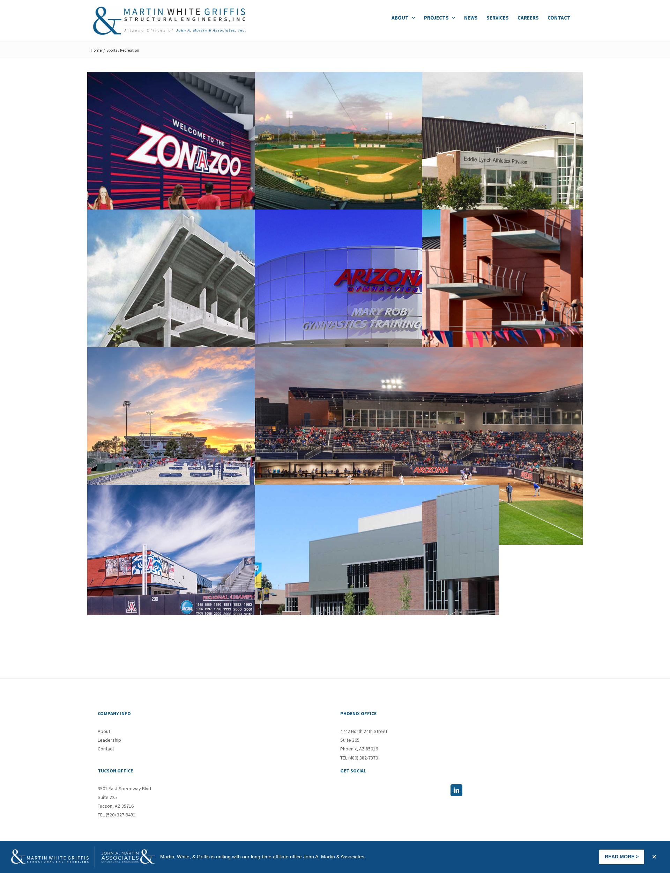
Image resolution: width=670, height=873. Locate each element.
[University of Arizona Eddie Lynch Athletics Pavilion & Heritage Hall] (544, 171)
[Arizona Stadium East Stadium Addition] (209, 308)
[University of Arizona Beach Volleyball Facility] (209, 446)
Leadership (109, 740)
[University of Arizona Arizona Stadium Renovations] (209, 171)
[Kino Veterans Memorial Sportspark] (377, 171)
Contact (106, 749)
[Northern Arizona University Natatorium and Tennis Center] (377, 583)
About (104, 731)
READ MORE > (622, 856)
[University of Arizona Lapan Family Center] (209, 583)
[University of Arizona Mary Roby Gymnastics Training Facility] (377, 308)
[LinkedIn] (456, 790)
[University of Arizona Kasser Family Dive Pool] (544, 308)
